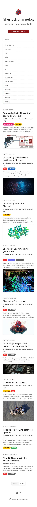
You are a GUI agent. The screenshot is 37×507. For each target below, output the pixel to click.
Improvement (9, 77)
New (6, 85)
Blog (6, 53)
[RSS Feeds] (20, 492)
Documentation (9, 61)
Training (7, 97)
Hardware (8, 73)
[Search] (32, 40)
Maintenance (9, 81)
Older (22, 484)
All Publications (9, 45)
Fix (5, 69)
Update (7, 101)
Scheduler (8, 89)
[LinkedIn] (18, 492)
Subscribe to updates (18, 31)
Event (6, 65)
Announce (8, 49)
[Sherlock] (18, 12)
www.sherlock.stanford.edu (18, 24)
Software (7, 93)
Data (6, 57)
